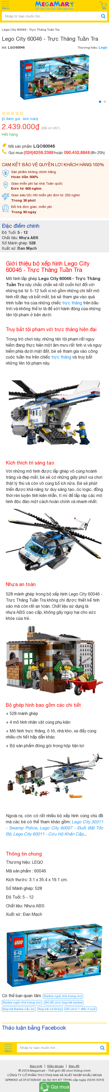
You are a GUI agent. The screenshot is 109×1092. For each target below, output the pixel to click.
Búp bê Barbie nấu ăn (18, 1009)
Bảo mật (36, 1066)
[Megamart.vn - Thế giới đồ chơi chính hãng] (54, 6)
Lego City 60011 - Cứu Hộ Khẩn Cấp (48, 833)
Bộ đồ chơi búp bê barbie (63, 1002)
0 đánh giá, (12, 119)
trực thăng (72, 302)
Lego (103, 47)
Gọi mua (60, 1087)
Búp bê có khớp (50, 1009)
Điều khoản (55, 1066)
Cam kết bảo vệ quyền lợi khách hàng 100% (53, 164)
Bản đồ (74, 1066)
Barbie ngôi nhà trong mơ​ (22, 1002)
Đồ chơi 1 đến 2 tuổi (81, 1009)
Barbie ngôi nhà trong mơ (63, 996)
